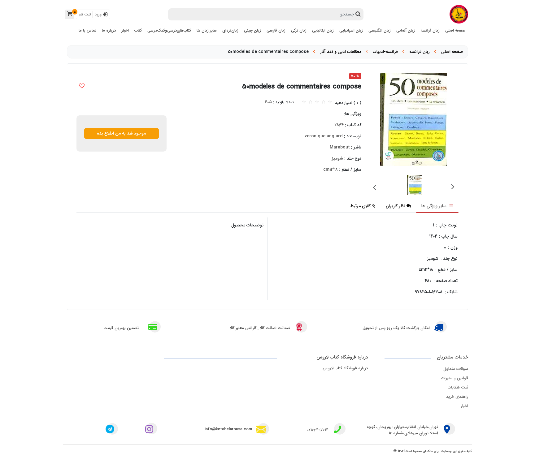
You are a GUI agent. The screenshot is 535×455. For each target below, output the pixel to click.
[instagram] (150, 430)
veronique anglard (324, 136)
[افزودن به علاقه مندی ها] (82, 86)
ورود (99, 14)
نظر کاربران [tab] (395, 206)
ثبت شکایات (458, 387)
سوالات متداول (455, 369)
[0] (69, 14)
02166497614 (317, 430)
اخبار (464, 406)
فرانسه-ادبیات (385, 51)
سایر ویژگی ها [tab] (434, 206)
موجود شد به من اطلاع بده (121, 133)
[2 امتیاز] (310, 102)
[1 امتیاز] (304, 102)
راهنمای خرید (457, 396)
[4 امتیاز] (323, 102)
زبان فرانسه (419, 51)
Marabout (340, 147)
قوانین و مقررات (454, 378)
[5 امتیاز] (330, 102)
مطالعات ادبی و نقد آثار (340, 51)
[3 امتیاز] (317, 102)
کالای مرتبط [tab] (360, 206)
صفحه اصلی (452, 51)
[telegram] (110, 430)
